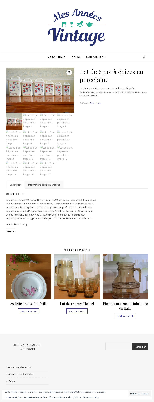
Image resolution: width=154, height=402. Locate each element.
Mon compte (94, 56)
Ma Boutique (56, 56)
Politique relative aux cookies (86, 397)
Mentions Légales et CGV (19, 367)
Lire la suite (29, 311)
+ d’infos (10, 381)
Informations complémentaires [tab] (44, 184)
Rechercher (140, 346)
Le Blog (76, 56)
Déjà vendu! (95, 103)
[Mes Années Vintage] (77, 26)
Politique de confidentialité (20, 374)
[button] (69, 72)
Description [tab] (15, 184)
